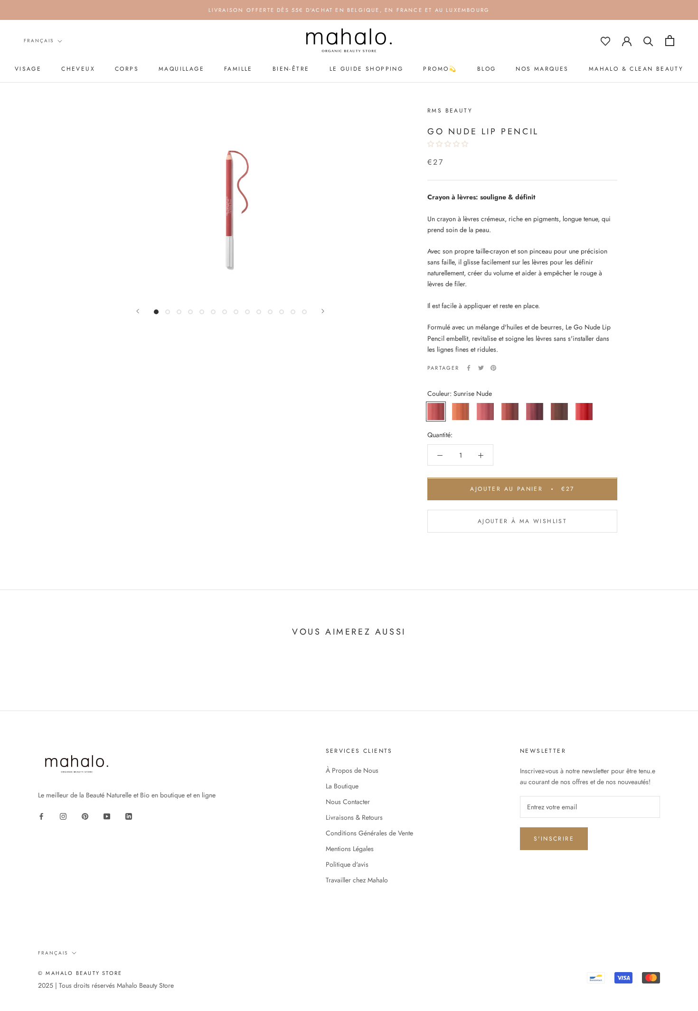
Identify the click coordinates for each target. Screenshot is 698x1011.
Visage (28, 69)
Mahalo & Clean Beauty (636, 69)
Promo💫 (440, 69)
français (39, 40)
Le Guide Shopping (367, 69)
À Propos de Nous (352, 770)
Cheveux (78, 69)
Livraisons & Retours (354, 817)
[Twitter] (481, 368)
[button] (448, 144)
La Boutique (342, 786)
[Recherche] (648, 41)
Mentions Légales (350, 848)
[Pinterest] (493, 368)
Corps (127, 69)
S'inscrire (554, 838)
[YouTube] (107, 815)
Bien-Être (291, 69)
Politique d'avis (347, 864)
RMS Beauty (449, 110)
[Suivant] (322, 311)
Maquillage (181, 69)
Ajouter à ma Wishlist (522, 521)
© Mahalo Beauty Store (80, 973)
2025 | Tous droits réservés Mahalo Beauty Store (106, 985)
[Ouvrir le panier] (669, 40)
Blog (486, 69)
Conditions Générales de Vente (369, 833)
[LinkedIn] (128, 815)
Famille (238, 69)
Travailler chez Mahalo (357, 880)
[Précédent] (137, 311)
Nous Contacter (348, 801)
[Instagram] (63, 815)
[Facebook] (469, 368)
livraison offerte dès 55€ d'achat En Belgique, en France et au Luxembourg (349, 10)
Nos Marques (542, 69)
